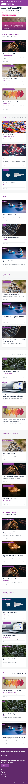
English (8, 4)
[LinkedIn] (13, 4)
